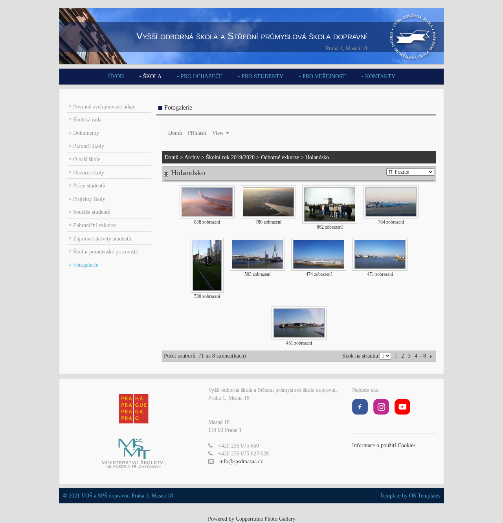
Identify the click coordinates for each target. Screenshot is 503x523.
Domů (175, 133)
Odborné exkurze (280, 157)
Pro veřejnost (324, 76)
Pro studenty (262, 76)
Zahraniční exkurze (94, 225)
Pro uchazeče (201, 76)
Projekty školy (89, 199)
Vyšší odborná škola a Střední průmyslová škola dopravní (251, 36)
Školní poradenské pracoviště (105, 252)
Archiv (192, 157)
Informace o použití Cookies (383, 445)
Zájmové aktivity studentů (102, 239)
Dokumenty (86, 133)
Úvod (116, 76)
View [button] (218, 133)
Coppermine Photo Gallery (266, 519)
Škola (152, 76)
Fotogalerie (85, 265)
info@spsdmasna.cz (241, 461)
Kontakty (380, 76)
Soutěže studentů (91, 212)
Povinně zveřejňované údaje (104, 107)
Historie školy (88, 173)
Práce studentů (89, 186)
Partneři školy (88, 146)
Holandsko (317, 157)
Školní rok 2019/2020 (230, 157)
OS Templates (424, 496)
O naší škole (86, 159)
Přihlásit (197, 133)
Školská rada (87, 120)
